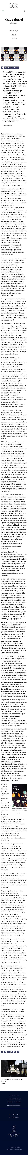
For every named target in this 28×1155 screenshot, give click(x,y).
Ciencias (3, 1083)
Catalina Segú (13, 31)
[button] (2, 68)
